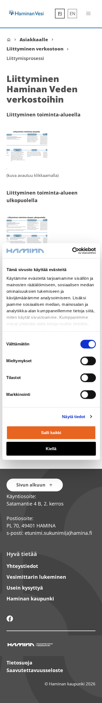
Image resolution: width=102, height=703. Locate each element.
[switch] (88, 361)
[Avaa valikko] (88, 14)
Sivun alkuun (30, 485)
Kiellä (51, 448)
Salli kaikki (51, 433)
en (73, 14)
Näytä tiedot (73, 416)
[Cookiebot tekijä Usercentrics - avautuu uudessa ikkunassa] (73, 250)
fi (61, 14)
